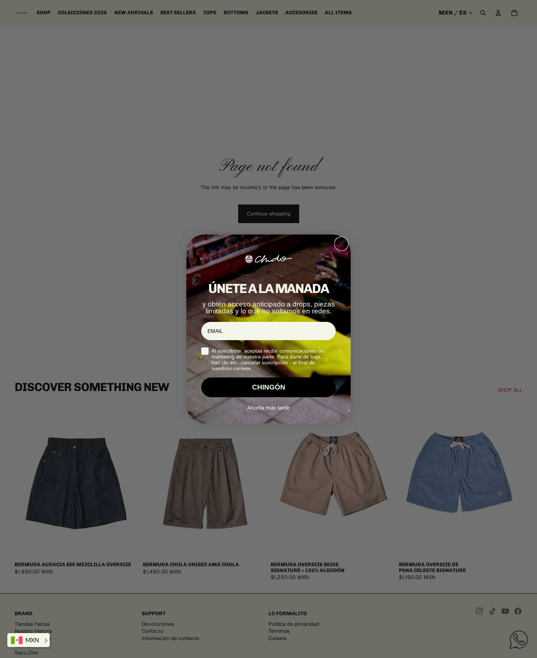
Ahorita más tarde (268, 408)
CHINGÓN (268, 387)
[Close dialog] (341, 243)
